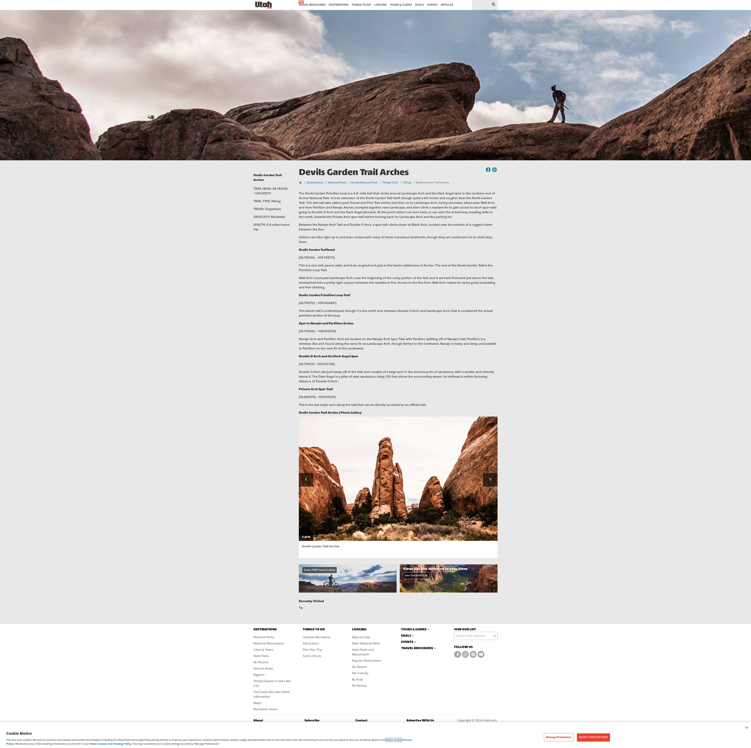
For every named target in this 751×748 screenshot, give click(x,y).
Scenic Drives (312, 656)
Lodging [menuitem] (380, 4)
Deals (406, 635)
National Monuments (268, 643)
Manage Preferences (558, 737)
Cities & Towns (263, 649)
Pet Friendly (360, 673)
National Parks (337, 182)
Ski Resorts (260, 662)
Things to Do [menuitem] (361, 4)
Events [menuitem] (432, 4)
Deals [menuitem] (419, 4)
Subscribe (312, 720)
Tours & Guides (414, 629)
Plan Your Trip (312, 649)
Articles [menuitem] (447, 4)
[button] (306, 480)
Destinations (315, 182)
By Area (357, 679)
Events (407, 642)
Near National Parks (366, 643)
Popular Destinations (366, 660)
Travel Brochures (417, 648)
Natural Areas (263, 668)
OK (746, 727)
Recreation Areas (265, 709)
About (258, 720)
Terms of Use (394, 739)
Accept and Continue (593, 737)
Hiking (407, 182)
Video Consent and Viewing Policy (110, 743)
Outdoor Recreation (317, 637)
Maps (257, 703)
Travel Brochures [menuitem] (312, 4)
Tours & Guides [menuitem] (401, 4)
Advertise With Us (420, 720)
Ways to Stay (361, 637)
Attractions (311, 643)
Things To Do (390, 182)
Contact (361, 720)
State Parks (261, 656)
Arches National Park (364, 182)
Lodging (359, 629)
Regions (258, 675)
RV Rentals (359, 686)
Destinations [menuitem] (339, 4)
